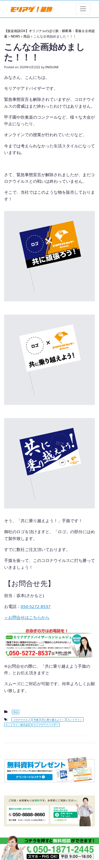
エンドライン (74, 719)
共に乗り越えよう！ (53, 719)
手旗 (36, 719)
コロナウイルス (21, 719)
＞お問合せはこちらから (27, 617)
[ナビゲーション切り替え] (83, 9)
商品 (15, 712)
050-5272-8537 (36, 606)
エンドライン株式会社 (18, 725)
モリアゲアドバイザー (46, 725)
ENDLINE (52, 67)
